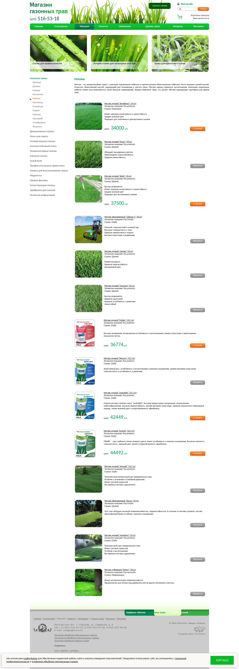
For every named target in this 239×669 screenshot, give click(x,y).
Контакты (199, 26)
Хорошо (222, 660)
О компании (61, 26)
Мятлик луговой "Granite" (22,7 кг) (119, 431)
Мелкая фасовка (39, 180)
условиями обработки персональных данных (55, 661)
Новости (103, 26)
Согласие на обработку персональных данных (76, 638)
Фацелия (37, 126)
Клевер (36, 90)
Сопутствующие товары (42, 185)
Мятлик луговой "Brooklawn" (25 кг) (120, 104)
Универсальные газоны (42, 141)
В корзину (197, 129)
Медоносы (36, 175)
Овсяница (38, 102)
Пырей (36, 110)
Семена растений (179, 612)
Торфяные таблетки (135, 612)
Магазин (84, 26)
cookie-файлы (30, 658)
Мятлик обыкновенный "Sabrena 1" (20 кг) (123, 217)
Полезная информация (42, 195)
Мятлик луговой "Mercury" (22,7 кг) (119, 358)
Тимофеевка (39, 122)
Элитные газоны (38, 156)
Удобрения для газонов (42, 190)
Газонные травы (38, 78)
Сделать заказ (152, 26)
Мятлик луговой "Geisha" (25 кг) (118, 251)
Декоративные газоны (42, 131)
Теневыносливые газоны (43, 151)
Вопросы (178, 26)
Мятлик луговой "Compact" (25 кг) (119, 286)
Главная (38, 26)
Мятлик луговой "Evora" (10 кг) (118, 142)
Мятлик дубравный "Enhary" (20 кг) (120, 570)
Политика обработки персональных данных (75, 635)
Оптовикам (125, 26)
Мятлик (36, 98)
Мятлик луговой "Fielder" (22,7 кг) (119, 320)
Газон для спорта (39, 136)
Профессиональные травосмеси (47, 166)
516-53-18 (44, 19)
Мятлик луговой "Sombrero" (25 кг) (120, 535)
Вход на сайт (187, 4)
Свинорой (38, 118)
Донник (36, 86)
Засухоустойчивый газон (43, 146)
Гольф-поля (36, 161)
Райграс (37, 114)
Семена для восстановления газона (49, 170)
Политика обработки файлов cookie (71, 641)
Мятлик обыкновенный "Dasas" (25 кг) (121, 501)
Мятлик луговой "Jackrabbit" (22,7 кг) (120, 393)
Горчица (37, 82)
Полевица (38, 106)
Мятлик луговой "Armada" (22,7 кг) (120, 466)
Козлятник (38, 94)
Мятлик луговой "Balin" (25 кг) (118, 176)
